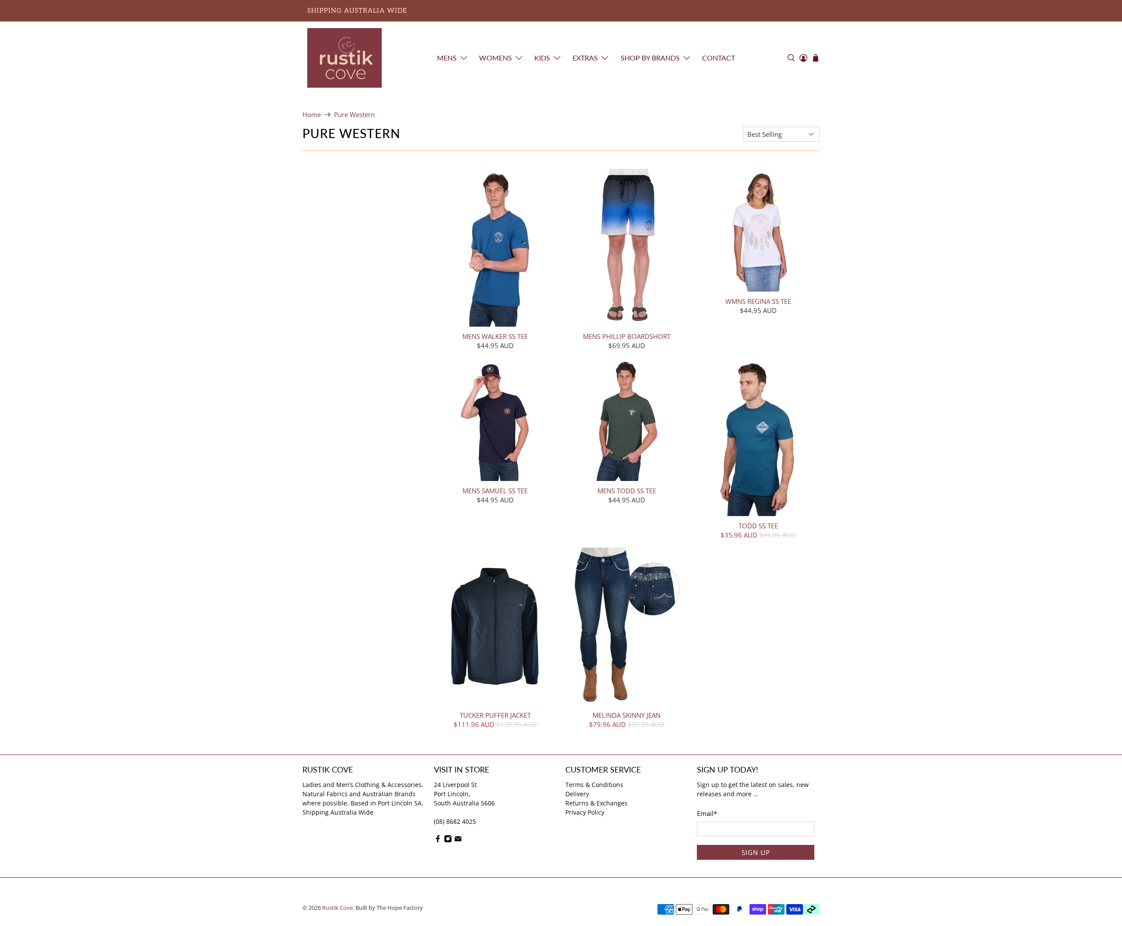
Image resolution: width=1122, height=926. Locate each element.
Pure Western (354, 114)
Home (311, 114)
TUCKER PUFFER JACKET (495, 715)
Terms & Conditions (594, 784)
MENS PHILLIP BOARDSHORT (627, 336)
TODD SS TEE (758, 525)
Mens (447, 57)
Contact (718, 57)
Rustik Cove (337, 908)
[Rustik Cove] (344, 58)
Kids (542, 57)
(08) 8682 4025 (455, 821)
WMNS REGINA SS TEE (758, 301)
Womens (495, 57)
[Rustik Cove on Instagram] (448, 840)
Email (707, 813)
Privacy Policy (584, 812)
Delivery (577, 794)
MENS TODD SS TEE (626, 490)
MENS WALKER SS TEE (495, 336)
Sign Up (756, 852)
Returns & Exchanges (596, 803)
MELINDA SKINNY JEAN (626, 715)
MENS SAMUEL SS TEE (495, 490)
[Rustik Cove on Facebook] (438, 840)
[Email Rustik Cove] (458, 840)
